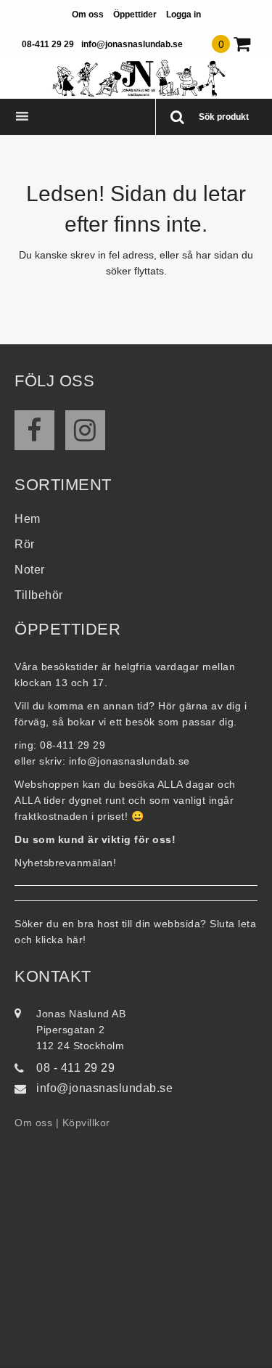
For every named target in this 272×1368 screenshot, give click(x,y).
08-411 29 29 (48, 44)
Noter (30, 569)
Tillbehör (39, 595)
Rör (25, 544)
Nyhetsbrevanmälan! (65, 862)
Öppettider (135, 14)
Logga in (183, 14)
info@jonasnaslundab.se (132, 44)
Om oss (88, 14)
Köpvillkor (86, 1122)
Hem (28, 519)
